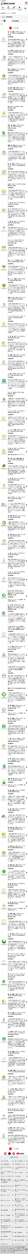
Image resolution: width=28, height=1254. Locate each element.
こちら (13, 1252)
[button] (25, 8)
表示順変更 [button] (16, 21)
